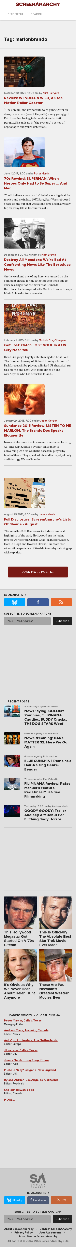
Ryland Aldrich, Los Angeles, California (31, 1080)
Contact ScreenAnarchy (56, 1228)
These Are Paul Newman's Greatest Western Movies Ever (54, 991)
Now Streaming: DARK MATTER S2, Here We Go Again (45, 742)
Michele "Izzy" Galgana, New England (30, 1070)
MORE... (9, 1099)
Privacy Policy (23, 1232)
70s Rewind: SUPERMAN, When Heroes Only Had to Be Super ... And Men (35, 183)
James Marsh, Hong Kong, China (26, 1060)
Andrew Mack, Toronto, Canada (26, 1030)
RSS (63, 1200)
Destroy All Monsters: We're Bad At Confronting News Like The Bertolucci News (38, 264)
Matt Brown (49, 254)
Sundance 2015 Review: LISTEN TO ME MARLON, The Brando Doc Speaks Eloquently (37, 430)
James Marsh (47, 514)
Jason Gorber (48, 420)
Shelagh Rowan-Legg (19, 1090)
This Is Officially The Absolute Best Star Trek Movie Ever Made (55, 938)
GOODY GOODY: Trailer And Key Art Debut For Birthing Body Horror (45, 814)
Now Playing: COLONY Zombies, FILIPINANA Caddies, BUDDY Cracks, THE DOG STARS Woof (45, 717)
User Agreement (50, 1232)
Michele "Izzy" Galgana (52, 340)
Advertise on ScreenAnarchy (38, 1236)
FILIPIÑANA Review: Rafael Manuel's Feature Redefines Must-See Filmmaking (48, 790)
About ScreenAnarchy (18, 1228)
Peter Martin (41, 173)
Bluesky (17, 1200)
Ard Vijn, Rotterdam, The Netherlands (31, 1040)
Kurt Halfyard (51, 92)
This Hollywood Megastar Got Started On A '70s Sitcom (19, 938)
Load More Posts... (38, 572)
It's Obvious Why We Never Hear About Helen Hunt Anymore (19, 991)
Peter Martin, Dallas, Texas (23, 1020)
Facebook (39, 1200)
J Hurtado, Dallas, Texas (20, 1050)
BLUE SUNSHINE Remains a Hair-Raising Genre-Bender (47, 765)
